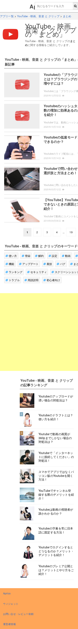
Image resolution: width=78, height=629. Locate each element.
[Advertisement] (39, 332)
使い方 (13, 256)
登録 (27, 256)
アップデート (30, 264)
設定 (54, 256)
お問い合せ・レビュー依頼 (18, 614)
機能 (11, 264)
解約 (41, 256)
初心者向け (53, 280)
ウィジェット (10, 603)
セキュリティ (38, 272)
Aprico (7, 593)
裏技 (49, 264)
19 (70, 232)
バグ (62, 264)
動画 (68, 256)
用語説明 (33, 280)
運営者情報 (9, 624)
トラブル (14, 280)
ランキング (15, 272)
